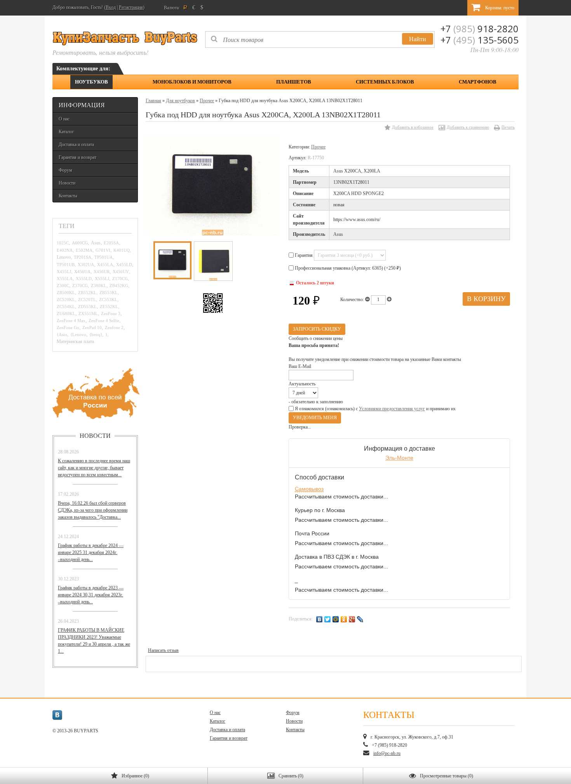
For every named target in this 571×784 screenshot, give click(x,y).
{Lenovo (78, 334)
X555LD (84, 278)
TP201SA (82, 257)
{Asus (62, 334)
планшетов (293, 82)
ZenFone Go (68, 327)
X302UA (86, 264)
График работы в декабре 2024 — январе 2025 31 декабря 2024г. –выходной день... (91, 552)
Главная (153, 100)
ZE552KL (109, 306)
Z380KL (98, 285)
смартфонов (477, 82)
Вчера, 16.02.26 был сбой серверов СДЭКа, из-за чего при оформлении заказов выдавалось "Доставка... (92, 510)
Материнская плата (75, 341)
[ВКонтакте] (319, 619)
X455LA (105, 264)
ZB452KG (119, 285)
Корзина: (499, 7)
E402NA (65, 250)
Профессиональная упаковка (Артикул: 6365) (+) (347, 268)
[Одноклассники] (344, 619)
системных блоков (385, 82)
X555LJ (102, 278)
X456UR (102, 271)
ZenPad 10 (92, 327)
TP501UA (103, 257)
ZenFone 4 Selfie (104, 320)
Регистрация (131, 7)
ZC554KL (66, 306)
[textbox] (320, 39)
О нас (64, 119)
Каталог (66, 131)
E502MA (84, 250)
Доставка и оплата (76, 144)
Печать (508, 127)
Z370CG (80, 285)
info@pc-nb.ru (386, 753)
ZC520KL (66, 299)
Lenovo (64, 257)
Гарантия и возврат (77, 157)
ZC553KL (108, 299)
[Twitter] (328, 619)
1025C (63, 242)
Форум (65, 170)
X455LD (124, 264)
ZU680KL (66, 313)
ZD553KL (87, 306)
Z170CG (120, 278)
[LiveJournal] (360, 619)
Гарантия (304, 255)
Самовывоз (309, 489)
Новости (67, 183)
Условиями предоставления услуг (392, 408)
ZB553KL (108, 292)
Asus (96, 243)
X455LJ (64, 271)
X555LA (65, 278)
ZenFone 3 (110, 313)
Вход (111, 7)
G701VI (103, 250)
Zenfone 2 (114, 327)
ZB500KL (66, 292)
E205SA (111, 242)
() (135, 776)
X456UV (121, 271)
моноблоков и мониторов (192, 82)
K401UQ (121, 250)
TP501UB (66, 264)
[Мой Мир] (336, 619)
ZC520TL (87, 299)
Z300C (63, 285)
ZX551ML (88, 313)
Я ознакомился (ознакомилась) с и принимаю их (375, 408)
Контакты (68, 196)
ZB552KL (87, 292)
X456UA (82, 271)
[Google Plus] (352, 619)
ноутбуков (91, 82)
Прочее (207, 100)
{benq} (95, 334)
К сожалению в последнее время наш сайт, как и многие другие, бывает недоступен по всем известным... (94, 467)
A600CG (80, 242)
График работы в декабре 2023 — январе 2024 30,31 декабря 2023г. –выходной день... (91, 595)
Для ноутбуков (180, 100)
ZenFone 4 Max (71, 320)
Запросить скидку (317, 329)
